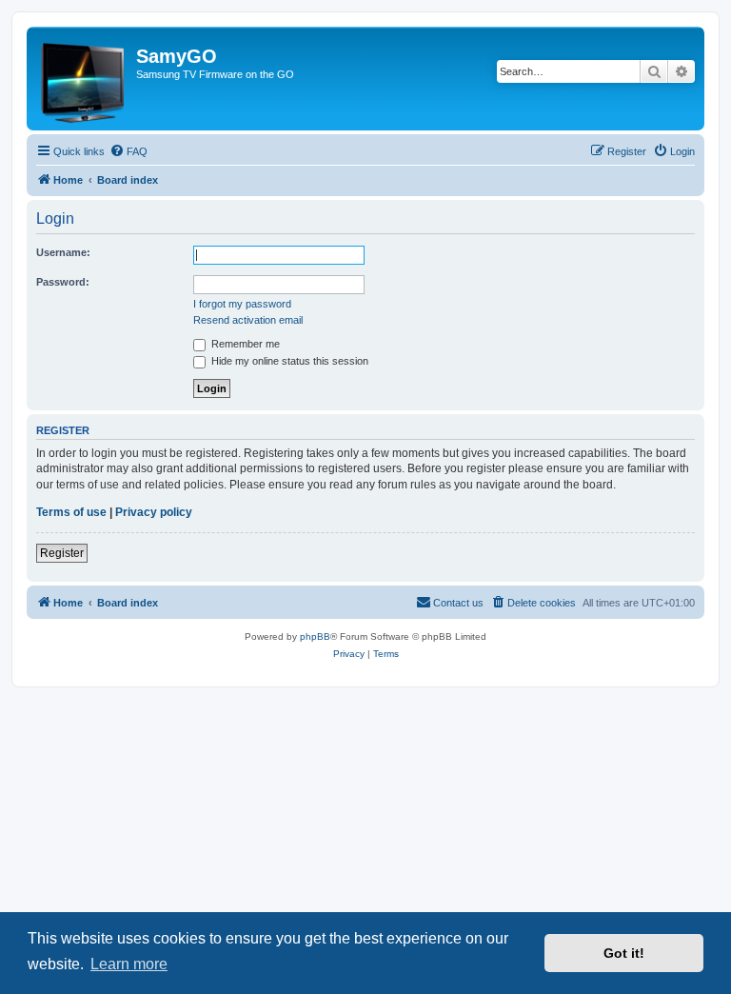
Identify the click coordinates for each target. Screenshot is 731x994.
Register (62, 553)
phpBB (315, 636)
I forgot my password (242, 303)
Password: (62, 282)
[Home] (83, 78)
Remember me (244, 343)
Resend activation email (248, 320)
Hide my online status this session (288, 361)
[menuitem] (128, 151)
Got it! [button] (623, 953)
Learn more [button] (129, 964)
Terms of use (71, 512)
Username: (63, 252)
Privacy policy (153, 512)
